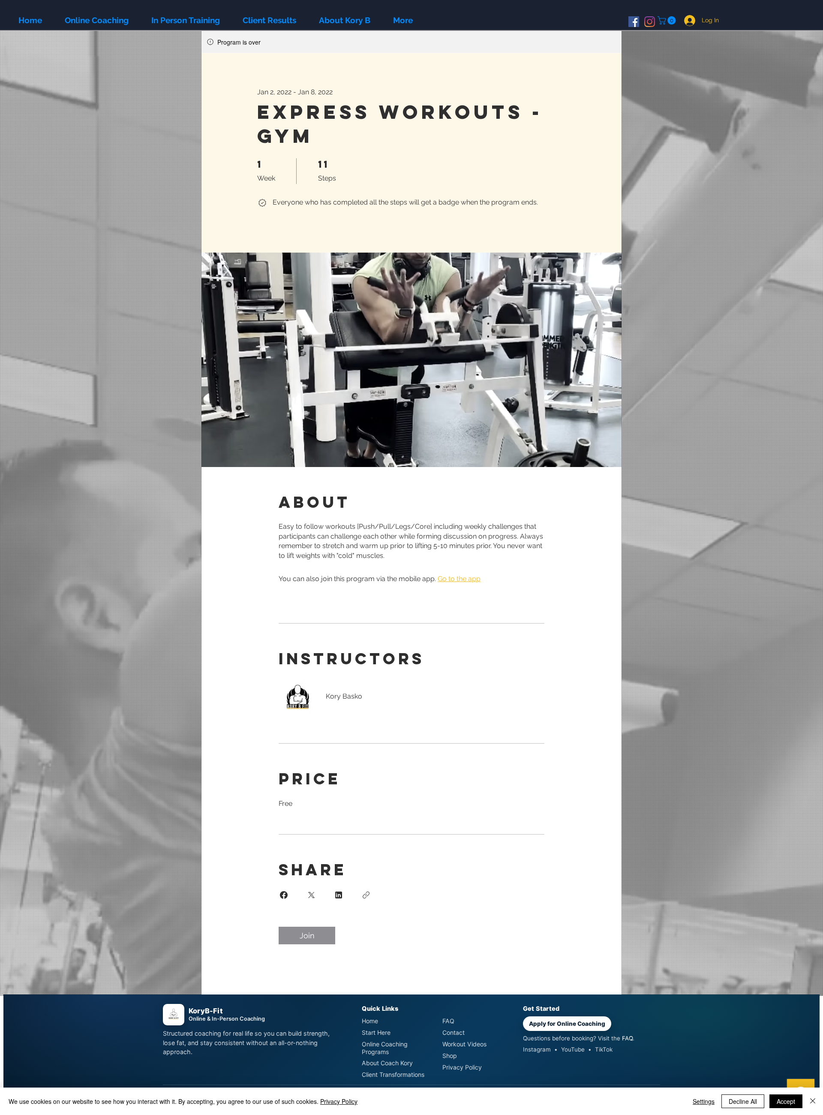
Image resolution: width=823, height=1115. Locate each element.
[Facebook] (633, 21)
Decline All (743, 1101)
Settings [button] (704, 1101)
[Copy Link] (366, 895)
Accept (786, 1101)
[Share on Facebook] (284, 895)
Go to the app (459, 579)
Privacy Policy (338, 1101)
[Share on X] (311, 895)
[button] (668, 20)
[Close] (813, 1101)
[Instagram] (649, 21)
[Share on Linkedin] (338, 895)
